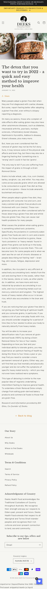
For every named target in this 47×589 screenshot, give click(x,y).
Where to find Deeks (13, 448)
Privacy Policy (11, 480)
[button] (3, 22)
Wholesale (9, 454)
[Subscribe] (39, 545)
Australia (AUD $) (22, 561)
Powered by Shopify (31, 578)
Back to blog (25, 415)
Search (8, 469)
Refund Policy (11, 485)
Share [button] (7, 96)
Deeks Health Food (20, 578)
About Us (9, 437)
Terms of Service (12, 474)
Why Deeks (9, 443)
